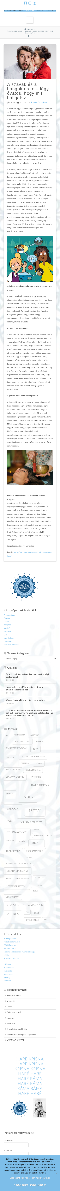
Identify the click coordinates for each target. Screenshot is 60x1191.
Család (6, 621)
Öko (5, 635)
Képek (36, 829)
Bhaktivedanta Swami (16, 748)
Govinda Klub (15, 777)
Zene (36, 913)
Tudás (35, 891)
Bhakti (39, 741)
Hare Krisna (40, 785)
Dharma (25, 763)
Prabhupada (13, 851)
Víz (27, 912)
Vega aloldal (11, 1001)
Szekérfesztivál (16, 886)
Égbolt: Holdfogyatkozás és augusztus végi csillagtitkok (27, 675)
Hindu (10, 793)
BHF (35, 749)
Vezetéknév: (8, 1141)
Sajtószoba (8, 971)
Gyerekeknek (9, 638)
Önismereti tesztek (14, 1012)
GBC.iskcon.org (10, 945)
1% (7, 736)
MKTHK (37, 843)
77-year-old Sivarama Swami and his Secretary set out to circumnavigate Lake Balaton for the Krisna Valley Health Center (29, 713)
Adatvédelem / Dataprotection (30, 1184)
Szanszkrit (39, 877)
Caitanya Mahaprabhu (33, 756)
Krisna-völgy (17, 832)
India (27, 797)
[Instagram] (34, 3)
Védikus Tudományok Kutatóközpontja (19, 952)
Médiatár (7, 628)
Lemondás (9, 841)
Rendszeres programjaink (19, 863)
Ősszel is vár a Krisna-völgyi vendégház (25, 700)
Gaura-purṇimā (32, 770)
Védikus (13, 914)
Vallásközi (11, 1023)
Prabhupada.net (10, 939)
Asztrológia (19, 735)
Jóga (10, 821)
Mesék (22, 841)
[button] (29, 20)
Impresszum (8, 974)
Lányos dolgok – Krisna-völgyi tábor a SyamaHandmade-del (24, 688)
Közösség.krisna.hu (11, 958)
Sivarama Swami (18, 871)
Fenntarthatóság (13, 769)
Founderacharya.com (12, 942)
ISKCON (13, 808)
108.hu (6, 955)
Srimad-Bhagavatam (17, 879)
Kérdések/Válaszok (11, 645)
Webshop (7, 964)
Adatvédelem (9, 967)
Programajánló (9, 615)
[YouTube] (29, 3)
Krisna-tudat (31, 822)
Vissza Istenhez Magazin (25, 904)
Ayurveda (34, 735)
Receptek (7, 625)
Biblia (10, 757)
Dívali (38, 763)
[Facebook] (25, 3)
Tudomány (38, 885)
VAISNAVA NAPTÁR (15, 1040)
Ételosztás (7, 641)
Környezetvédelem (43, 835)
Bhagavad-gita (22, 741)
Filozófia (37, 103)
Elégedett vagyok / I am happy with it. (30, 1177)
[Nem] (56, 1173)
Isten (35, 810)
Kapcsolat (7, 981)
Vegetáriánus (13, 897)
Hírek (47, 103)
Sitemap (7, 978)
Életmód (7, 618)
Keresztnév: (8, 1150)
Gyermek (36, 777)
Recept (29, 857)
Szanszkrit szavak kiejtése (17, 1029)
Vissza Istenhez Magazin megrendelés (21, 1035)
